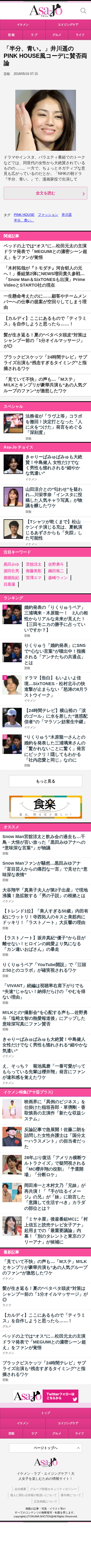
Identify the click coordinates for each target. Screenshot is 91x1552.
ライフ (79, 1433)
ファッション (48, 215)
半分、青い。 (24, 220)
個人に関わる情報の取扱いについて (33, 1495)
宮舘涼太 (33, 564)
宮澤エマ (33, 578)
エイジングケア (68, 1423)
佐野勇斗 (56, 564)
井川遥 (67, 215)
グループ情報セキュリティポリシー (53, 1489)
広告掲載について (45, 1501)
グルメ (56, 1433)
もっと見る (45, 781)
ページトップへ (46, 1448)
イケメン (31, 479)
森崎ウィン (58, 578)
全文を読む (45, 193)
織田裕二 (56, 571)
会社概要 (20, 1489)
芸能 (28, 438)
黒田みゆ (11, 564)
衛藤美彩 (33, 571)
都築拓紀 (11, 578)
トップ (45, 1413)
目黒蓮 (9, 584)
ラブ (34, 1433)
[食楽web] (45, 817)
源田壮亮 (11, 571)
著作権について (71, 1495)
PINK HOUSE (24, 215)
